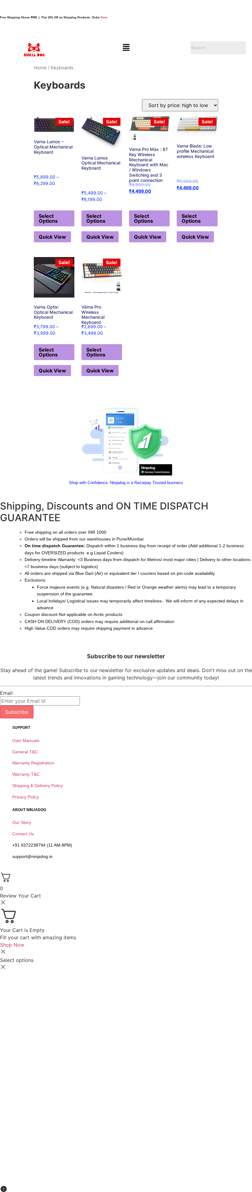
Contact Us (23, 833)
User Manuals (25, 740)
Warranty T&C (26, 774)
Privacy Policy (25, 796)
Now (104, 17)
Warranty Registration (33, 762)
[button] (126, 47)
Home (40, 68)
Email (6, 692)
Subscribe (16, 712)
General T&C (25, 751)
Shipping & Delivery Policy (37, 785)
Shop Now (12, 945)
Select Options (48, 218)
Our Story (21, 822)
